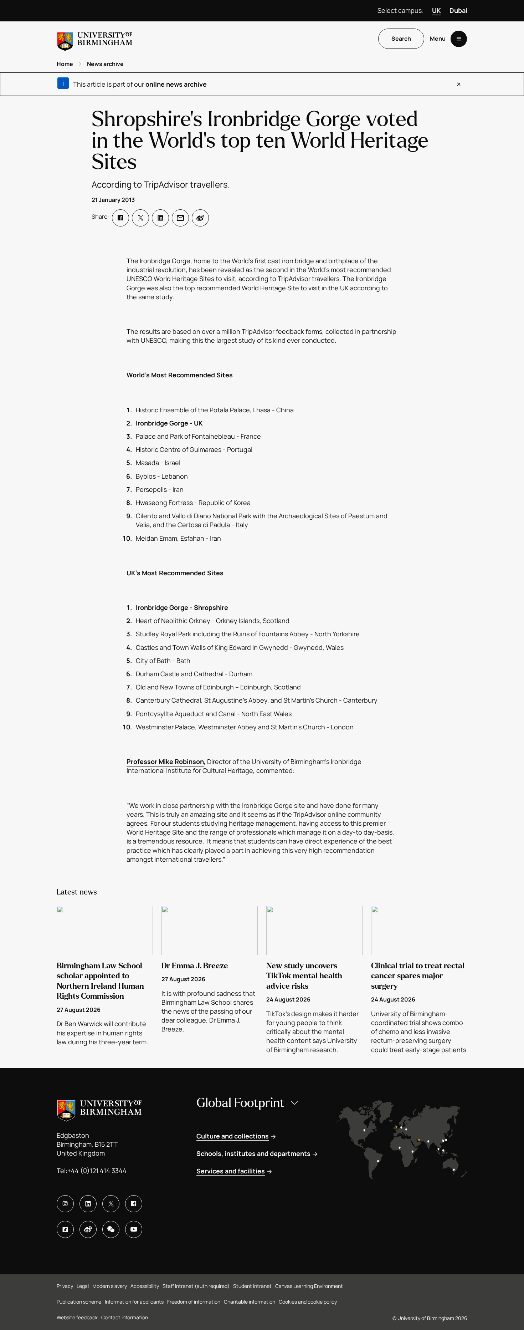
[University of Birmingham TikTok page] (65, 1229)
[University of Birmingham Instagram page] (65, 1203)
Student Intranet (252, 1286)
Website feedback (77, 1317)
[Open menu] (458, 38)
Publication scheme (79, 1301)
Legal (83, 1286)
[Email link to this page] (180, 217)
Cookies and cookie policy (308, 1301)
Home (65, 64)
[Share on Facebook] (120, 217)
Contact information (124, 1317)
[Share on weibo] (200, 217)
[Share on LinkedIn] (160, 217)
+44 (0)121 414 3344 (97, 1170)
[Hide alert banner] (458, 84)
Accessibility (144, 1286)
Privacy (65, 1286)
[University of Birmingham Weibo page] (88, 1229)
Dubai (458, 10)
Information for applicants (134, 1301)
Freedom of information (193, 1301)
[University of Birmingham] (95, 39)
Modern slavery (109, 1286)
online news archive (176, 84)
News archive (105, 64)
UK (436, 10)
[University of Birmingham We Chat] (110, 1229)
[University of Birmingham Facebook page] (133, 1203)
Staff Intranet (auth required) (196, 1286)
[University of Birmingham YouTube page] (133, 1229)
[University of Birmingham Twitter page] (110, 1203)
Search (401, 39)
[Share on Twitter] (140, 217)
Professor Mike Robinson (165, 761)
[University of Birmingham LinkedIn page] (88, 1203)
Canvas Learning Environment (309, 1286)
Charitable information (249, 1301)
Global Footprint (240, 1103)
